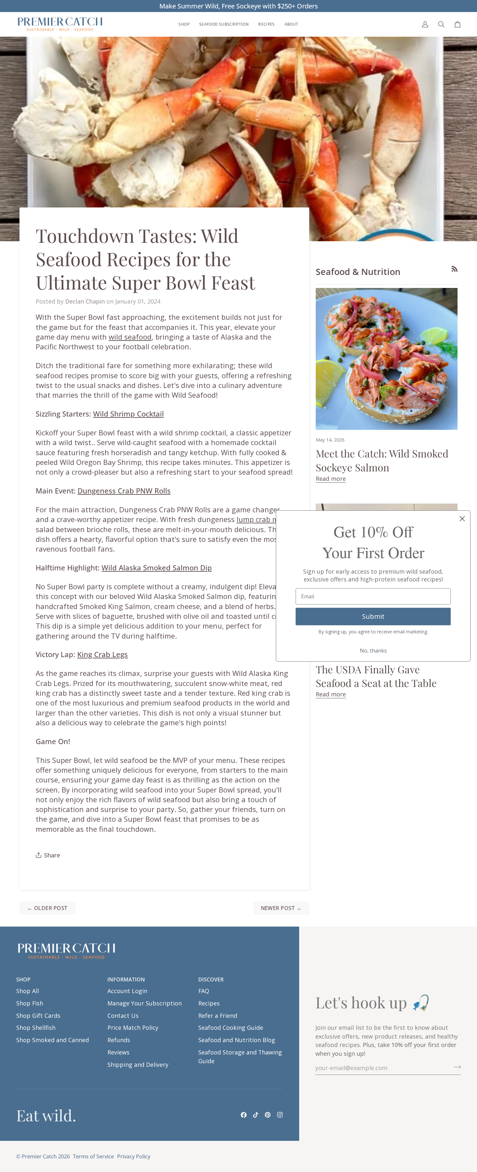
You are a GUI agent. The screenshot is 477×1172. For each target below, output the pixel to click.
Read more (331, 478)
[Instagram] (280, 1115)
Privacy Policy (133, 1156)
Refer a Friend (217, 1015)
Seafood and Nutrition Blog (236, 1040)
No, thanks (373, 650)
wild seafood (130, 337)
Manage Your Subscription (144, 1003)
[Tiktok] (255, 1115)
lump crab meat (263, 519)
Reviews (118, 1052)
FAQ (203, 991)
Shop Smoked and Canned (52, 1040)
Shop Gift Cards (38, 1015)
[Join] (455, 1067)
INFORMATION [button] (126, 979)
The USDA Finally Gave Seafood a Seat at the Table (376, 676)
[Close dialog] (462, 518)
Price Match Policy (132, 1027)
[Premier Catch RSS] (455, 269)
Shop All (27, 991)
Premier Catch (39, 1156)
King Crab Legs (102, 654)
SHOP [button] (23, 979)
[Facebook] (244, 1115)
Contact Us (123, 1015)
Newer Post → (281, 908)
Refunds (118, 1040)
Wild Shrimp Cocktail (128, 413)
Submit (373, 616)
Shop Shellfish (35, 1027)
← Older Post (47, 908)
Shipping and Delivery (137, 1064)
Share (52, 855)
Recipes (209, 1003)
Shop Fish (29, 1003)
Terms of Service (93, 1156)
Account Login (127, 991)
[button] (184, 24)
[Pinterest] (268, 1115)
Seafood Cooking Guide (230, 1027)
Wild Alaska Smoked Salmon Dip (157, 567)
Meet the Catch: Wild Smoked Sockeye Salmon (382, 460)
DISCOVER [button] (211, 979)
